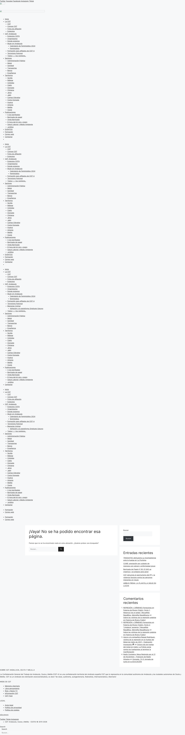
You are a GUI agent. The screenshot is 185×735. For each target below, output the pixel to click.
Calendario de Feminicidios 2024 (22, 46)
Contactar (9, 137)
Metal (9, 63)
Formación (9, 132)
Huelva (10, 102)
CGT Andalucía (10, 34)
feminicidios (14, 299)
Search (2, 727)
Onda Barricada (13, 120)
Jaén (9, 95)
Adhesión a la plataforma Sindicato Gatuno (26, 309)
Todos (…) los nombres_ (16, 56)
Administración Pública (16, 61)
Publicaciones (10, 112)
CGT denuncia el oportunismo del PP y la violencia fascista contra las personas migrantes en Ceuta (139, 577)
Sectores (8, 58)
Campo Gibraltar (13, 98)
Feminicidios (14, 48)
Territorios (9, 75)
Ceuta (9, 110)
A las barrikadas (13, 115)
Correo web (9, 134)
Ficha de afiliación (14, 29)
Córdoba (10, 83)
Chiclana (10, 90)
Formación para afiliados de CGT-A (21, 51)
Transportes (12, 68)
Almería (10, 105)
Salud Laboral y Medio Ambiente (20, 124)
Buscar (126, 530)
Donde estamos (13, 41)
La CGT (8, 21)
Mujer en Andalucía (14, 44)
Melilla (9, 107)
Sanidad (10, 66)
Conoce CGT (12, 26)
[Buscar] (61, 549)
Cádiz (9, 85)
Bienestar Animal (14, 306)
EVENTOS (9, 129)
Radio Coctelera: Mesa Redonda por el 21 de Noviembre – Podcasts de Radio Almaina (139, 656)
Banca (9, 70)
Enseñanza (11, 73)
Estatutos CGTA (13, 36)
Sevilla (9, 78)
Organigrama (12, 39)
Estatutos (11, 31)
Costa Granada (13, 100)
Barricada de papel (14, 117)
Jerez (9, 93)
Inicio (7, 19)
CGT (9, 24)
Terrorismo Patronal (15, 53)
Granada (10, 88)
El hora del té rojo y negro (17, 122)
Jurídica (10, 127)
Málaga (10, 80)
